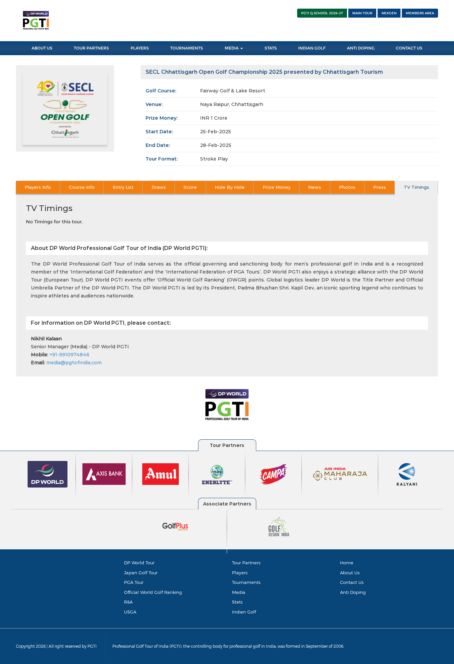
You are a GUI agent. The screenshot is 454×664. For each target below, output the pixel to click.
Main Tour (362, 13)
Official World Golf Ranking (153, 592)
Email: (38, 363)
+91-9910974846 (69, 355)
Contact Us (409, 48)
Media (232, 48)
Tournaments (186, 48)
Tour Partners (91, 48)
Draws (159, 187)
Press (379, 187)
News (314, 187)
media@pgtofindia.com (74, 363)
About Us (42, 48)
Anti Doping (361, 48)
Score (190, 187)
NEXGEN (389, 13)
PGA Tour (134, 582)
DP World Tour (139, 562)
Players (140, 48)
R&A (128, 602)
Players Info (38, 187)
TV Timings (416, 187)
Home (346, 562)
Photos (347, 187)
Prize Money (276, 187)
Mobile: (39, 355)
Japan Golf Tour (141, 572)
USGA (130, 611)
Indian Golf (311, 48)
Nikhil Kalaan (46, 339)
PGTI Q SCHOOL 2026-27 (322, 13)
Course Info (82, 187)
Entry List (123, 187)
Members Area (420, 13)
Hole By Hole (230, 187)
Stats (271, 48)
